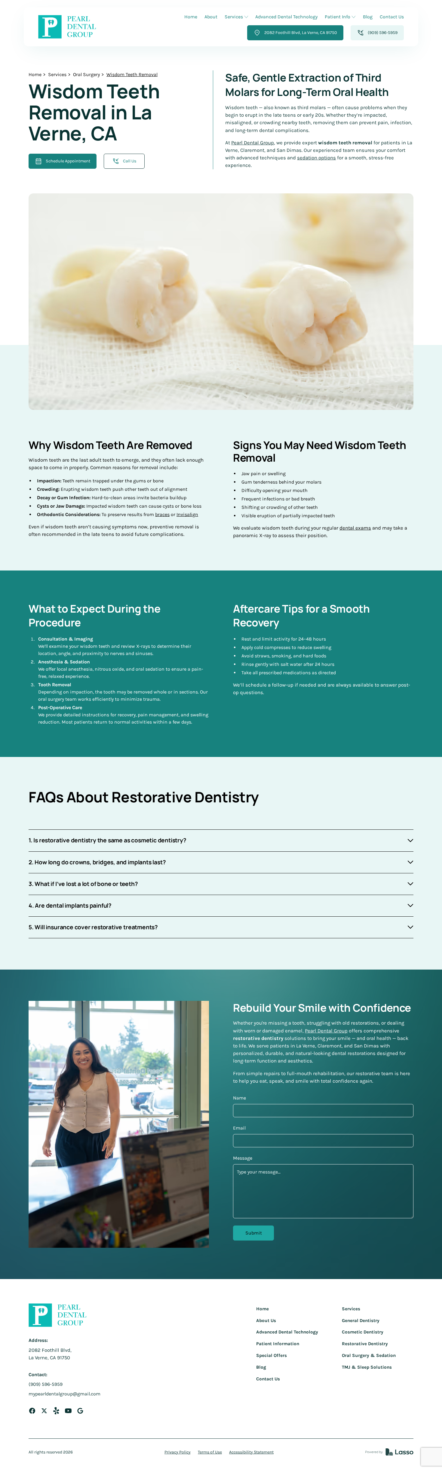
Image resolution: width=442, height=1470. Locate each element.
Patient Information (277, 1343)
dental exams (355, 528)
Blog (368, 17)
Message (242, 1158)
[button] (236, 16)
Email (239, 1128)
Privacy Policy (177, 1452)
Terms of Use (210, 1452)
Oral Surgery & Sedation (369, 1355)
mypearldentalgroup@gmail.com (64, 1394)
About (210, 17)
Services (57, 74)
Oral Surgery (86, 74)
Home (190, 17)
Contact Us (392, 17)
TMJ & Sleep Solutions (367, 1367)
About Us (266, 1320)
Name (239, 1098)
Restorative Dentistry (365, 1343)
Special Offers (271, 1355)
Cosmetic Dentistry (362, 1332)
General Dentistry (360, 1320)
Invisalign (187, 514)
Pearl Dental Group (252, 143)
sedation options (316, 158)
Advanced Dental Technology (286, 17)
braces (162, 514)
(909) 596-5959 (46, 1384)
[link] (67, 27)
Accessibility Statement (251, 1452)
